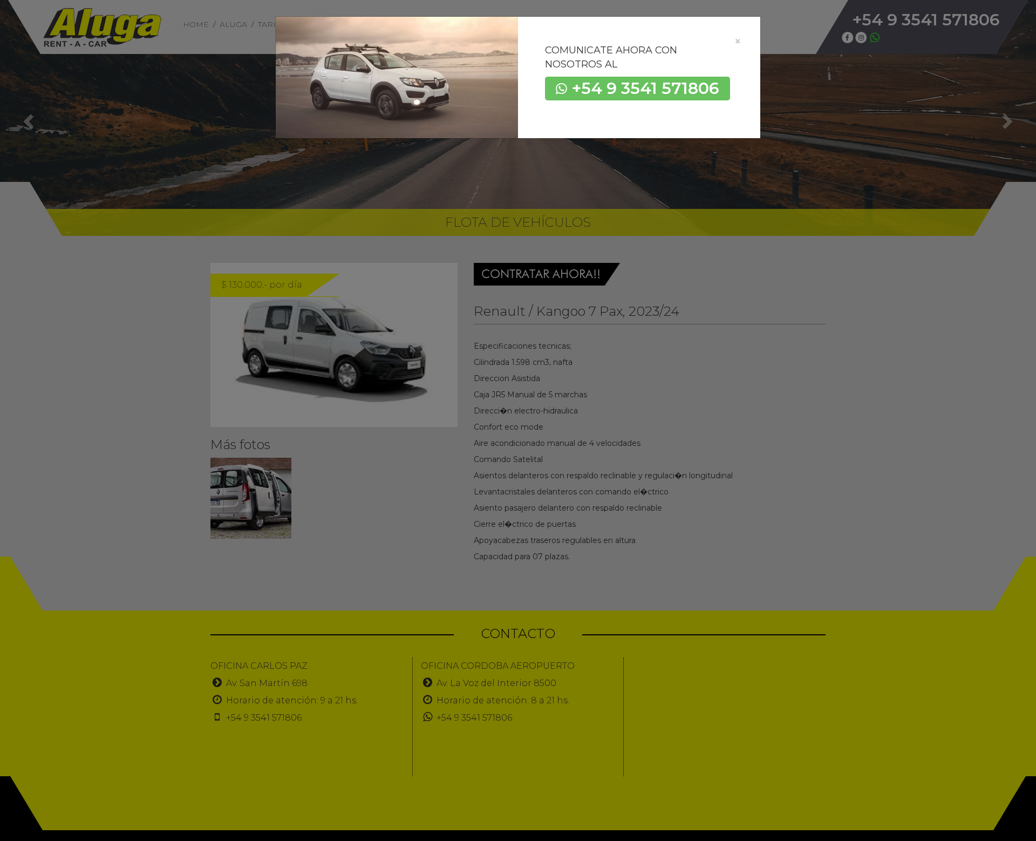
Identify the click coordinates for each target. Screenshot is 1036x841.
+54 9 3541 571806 (645, 88)
